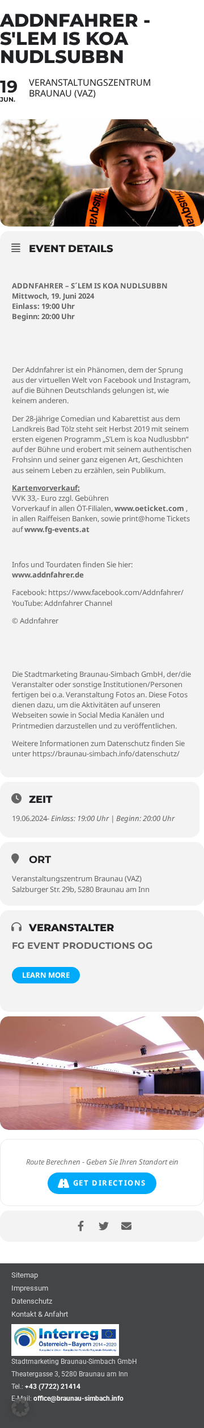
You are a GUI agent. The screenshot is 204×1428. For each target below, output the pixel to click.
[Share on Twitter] (103, 1226)
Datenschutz (31, 1301)
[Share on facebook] (81, 1226)
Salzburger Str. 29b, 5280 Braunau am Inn (81, 889)
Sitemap (24, 1275)
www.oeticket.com (149, 508)
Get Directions (109, 1183)
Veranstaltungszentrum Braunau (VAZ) (77, 878)
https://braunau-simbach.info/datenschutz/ (106, 753)
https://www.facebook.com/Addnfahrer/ (116, 592)
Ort (40, 859)
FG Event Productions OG (82, 945)
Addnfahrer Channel (78, 603)
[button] (20, 1407)
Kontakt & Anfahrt (39, 1314)
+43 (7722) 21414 (52, 1387)
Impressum (29, 1288)
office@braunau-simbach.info (78, 1398)
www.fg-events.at (57, 529)
